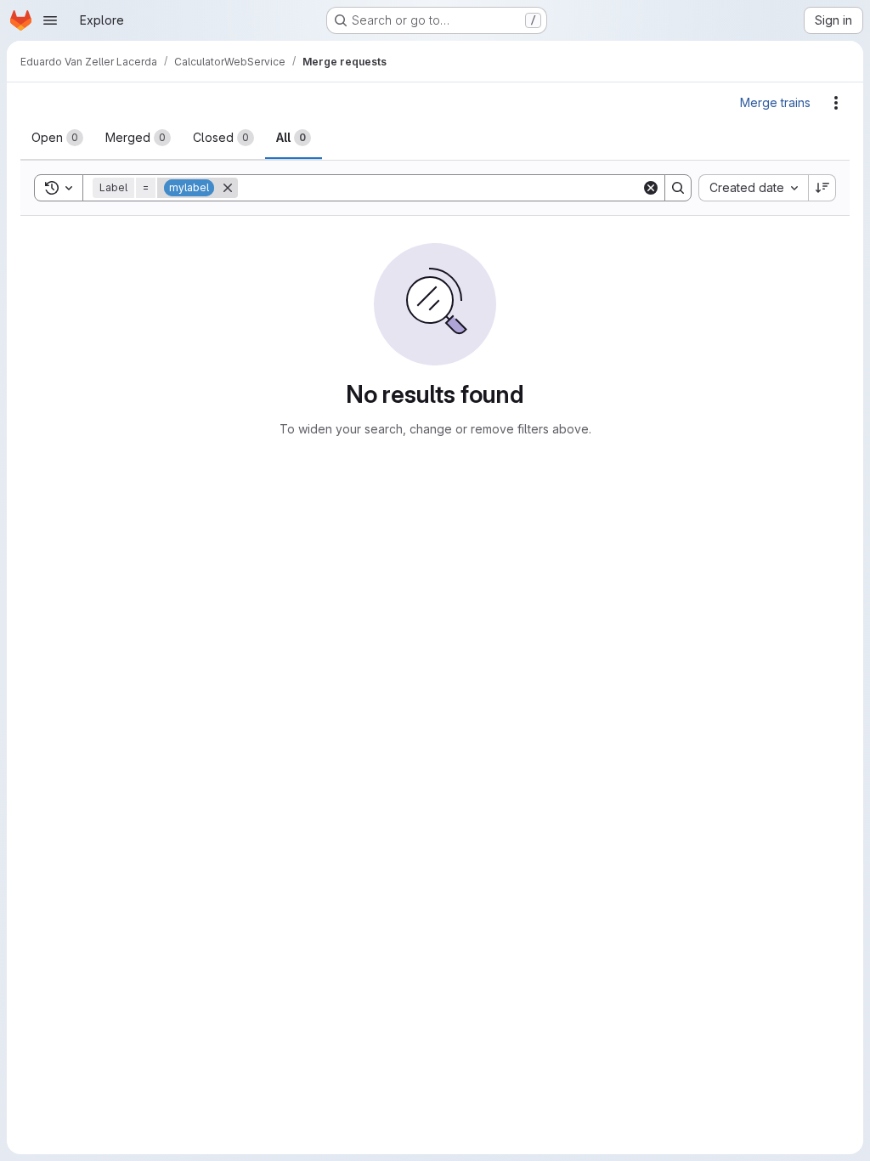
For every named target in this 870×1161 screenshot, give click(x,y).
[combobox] (753, 187)
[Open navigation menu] (50, 20)
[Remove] (228, 188)
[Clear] (651, 188)
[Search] (678, 187)
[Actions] (836, 102)
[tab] (57, 137)
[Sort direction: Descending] (822, 187)
